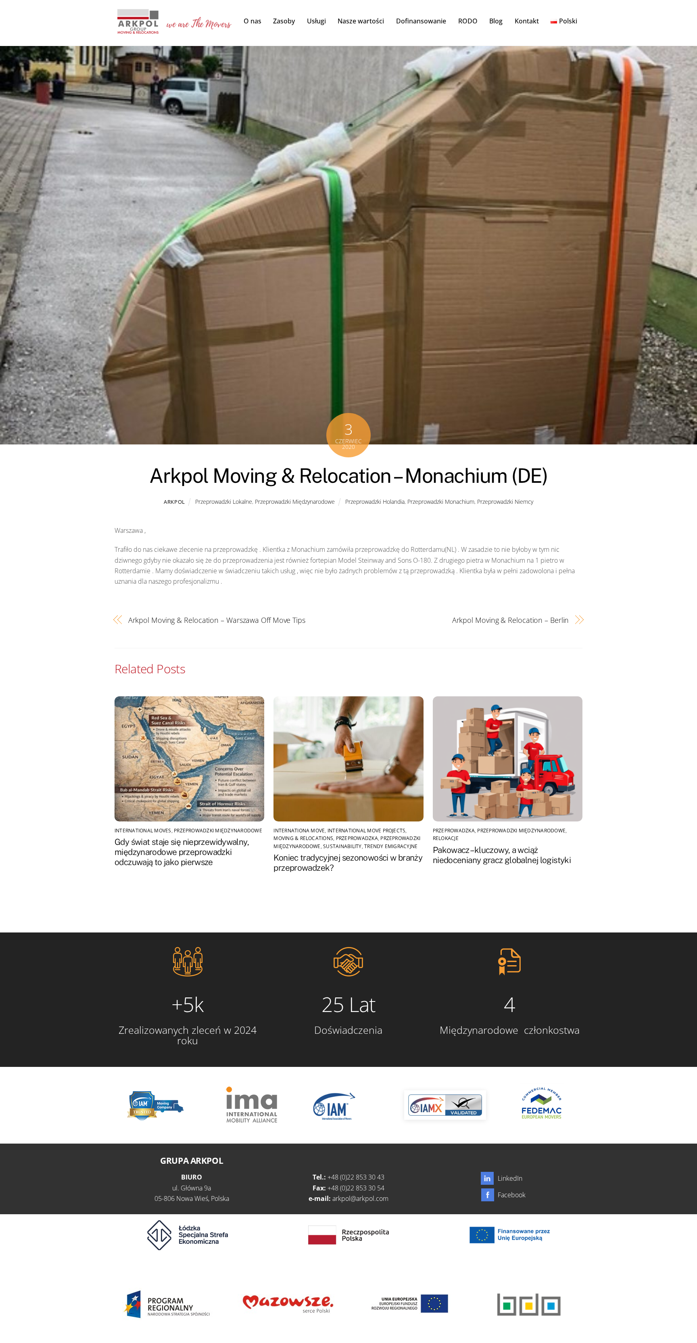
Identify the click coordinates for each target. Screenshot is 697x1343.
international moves (143, 830)
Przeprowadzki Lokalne (223, 501)
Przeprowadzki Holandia (375, 501)
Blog (496, 21)
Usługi (316, 21)
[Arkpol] (138, 29)
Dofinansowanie (421, 21)
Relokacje (446, 838)
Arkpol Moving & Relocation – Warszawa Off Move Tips (216, 620)
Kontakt (527, 21)
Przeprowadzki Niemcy (505, 501)
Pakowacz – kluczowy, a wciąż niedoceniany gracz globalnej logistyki (502, 855)
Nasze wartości (361, 21)
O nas (252, 21)
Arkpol (174, 501)
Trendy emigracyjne (390, 846)
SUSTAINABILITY (342, 846)
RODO (468, 21)
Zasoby (284, 21)
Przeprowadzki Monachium (440, 501)
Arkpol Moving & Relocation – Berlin (510, 620)
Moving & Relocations (303, 838)
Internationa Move (299, 830)
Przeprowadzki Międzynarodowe (295, 501)
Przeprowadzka (357, 838)
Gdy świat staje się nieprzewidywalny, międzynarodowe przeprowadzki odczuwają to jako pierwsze (182, 852)
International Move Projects (366, 830)
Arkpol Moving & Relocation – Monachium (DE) (348, 475)
